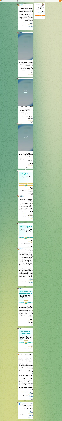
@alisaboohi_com (31, 28)
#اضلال (25, 213)
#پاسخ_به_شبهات (31, 410)
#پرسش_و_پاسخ (31, 22)
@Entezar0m (43, 13)
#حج (32, 410)
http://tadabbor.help (30, 26)
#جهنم (20, 388)
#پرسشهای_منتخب (31, 23)
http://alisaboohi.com (42, 10)
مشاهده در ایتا (40, 15)
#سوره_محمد (31, 213)
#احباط (23, 213)
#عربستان (29, 410)
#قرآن (19, 384)
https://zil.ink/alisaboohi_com (41, 12)
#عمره (31, 410)
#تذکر (24, 379)
